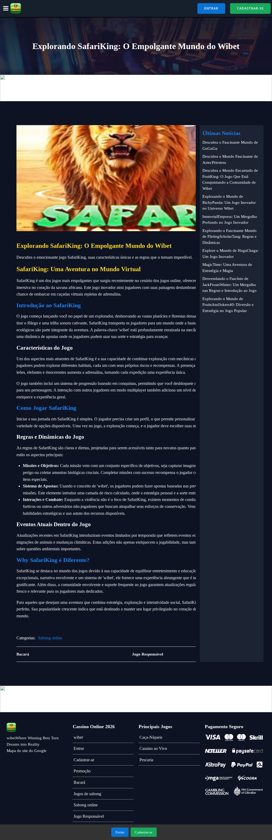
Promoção (82, 771)
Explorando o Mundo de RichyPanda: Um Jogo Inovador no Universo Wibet (229, 202)
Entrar (79, 748)
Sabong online (50, 638)
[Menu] (5, 8)
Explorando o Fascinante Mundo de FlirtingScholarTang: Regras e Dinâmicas (229, 236)
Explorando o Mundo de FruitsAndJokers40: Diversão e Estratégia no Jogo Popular (228, 305)
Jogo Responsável (89, 816)
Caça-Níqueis (150, 737)
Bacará (79, 782)
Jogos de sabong (87, 793)
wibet (78, 737)
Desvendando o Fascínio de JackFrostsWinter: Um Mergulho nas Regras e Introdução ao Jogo (229, 284)
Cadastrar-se (84, 760)
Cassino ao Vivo (153, 748)
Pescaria (146, 760)
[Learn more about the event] (136, 88)
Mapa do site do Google (26, 751)
